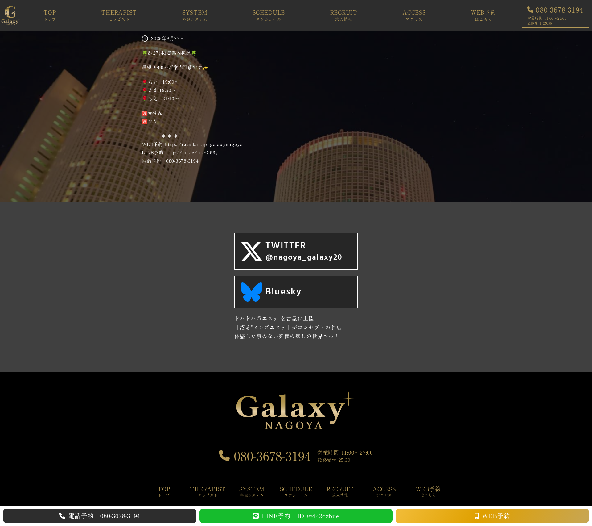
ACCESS (414, 15)
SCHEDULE (269, 15)
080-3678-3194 (270, 456)
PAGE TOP (574, 505)
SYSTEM (195, 15)
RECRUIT (343, 15)
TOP (49, 15)
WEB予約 (483, 15)
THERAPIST (119, 15)
